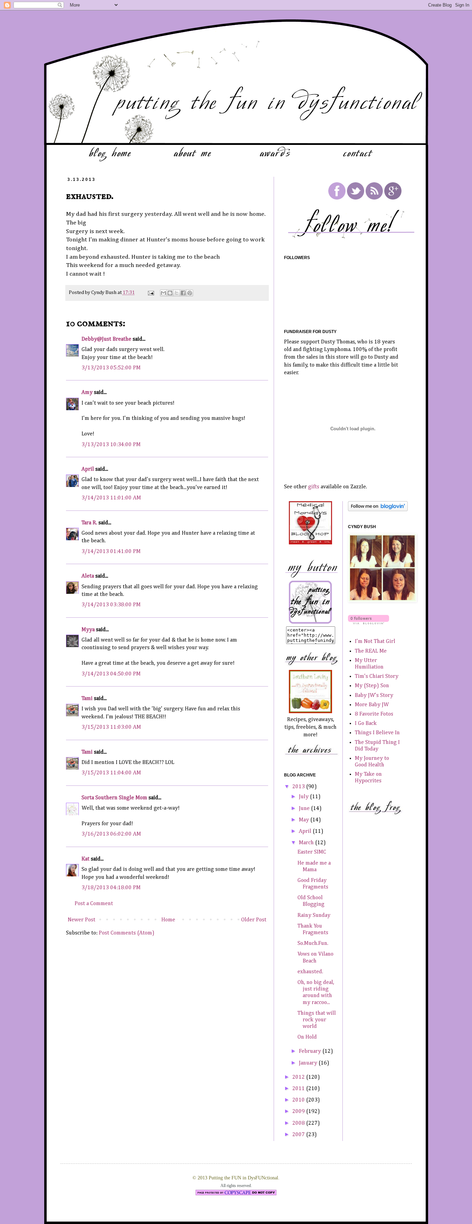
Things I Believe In (377, 733)
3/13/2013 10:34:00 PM (111, 445)
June (305, 808)
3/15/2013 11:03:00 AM (111, 727)
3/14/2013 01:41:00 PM (111, 551)
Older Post (253, 920)
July (304, 797)
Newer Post (81, 920)
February (310, 1051)
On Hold (307, 1037)
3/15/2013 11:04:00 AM (111, 773)
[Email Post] (150, 292)
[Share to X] (176, 292)
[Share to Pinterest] (189, 292)
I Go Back (366, 723)
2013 (299, 787)
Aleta (88, 576)
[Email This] (163, 292)
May (304, 820)
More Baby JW (372, 705)
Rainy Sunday (314, 915)
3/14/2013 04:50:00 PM (111, 674)
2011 (299, 1089)
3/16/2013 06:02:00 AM (111, 834)
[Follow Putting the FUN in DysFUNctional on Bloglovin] (378, 510)
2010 (299, 1100)
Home (168, 920)
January (309, 1063)
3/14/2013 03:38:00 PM (111, 605)
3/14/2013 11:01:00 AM (111, 498)
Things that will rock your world (317, 1020)
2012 (299, 1077)
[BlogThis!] (170, 292)
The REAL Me (371, 651)
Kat (85, 859)
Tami (87, 698)
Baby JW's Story (374, 695)
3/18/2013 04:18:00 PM (111, 888)
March (307, 843)
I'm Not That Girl (375, 641)
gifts (313, 487)
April (88, 469)
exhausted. (310, 972)
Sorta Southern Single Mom (114, 798)
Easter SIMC (312, 852)
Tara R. (89, 523)
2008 (299, 1123)
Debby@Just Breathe (106, 339)
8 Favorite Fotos (374, 714)
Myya (88, 630)
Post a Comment (94, 904)
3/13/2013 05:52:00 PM (111, 368)
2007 (299, 1135)
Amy (87, 392)
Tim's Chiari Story (376, 676)
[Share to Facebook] (183, 292)
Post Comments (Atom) (126, 933)
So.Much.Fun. (313, 943)
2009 (299, 1111)
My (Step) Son (372, 686)
